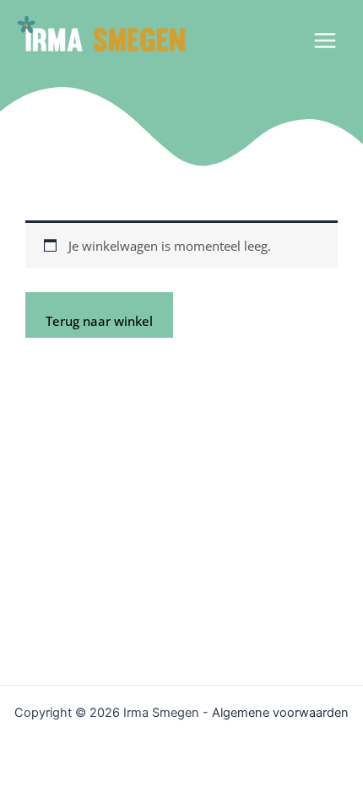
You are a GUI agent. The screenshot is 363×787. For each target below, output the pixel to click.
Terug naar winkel (99, 320)
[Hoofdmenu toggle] (325, 40)
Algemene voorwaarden (280, 712)
